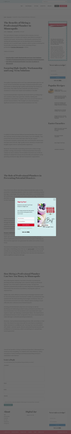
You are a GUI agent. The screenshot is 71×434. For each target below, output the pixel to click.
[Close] (54, 199)
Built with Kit (26, 232)
